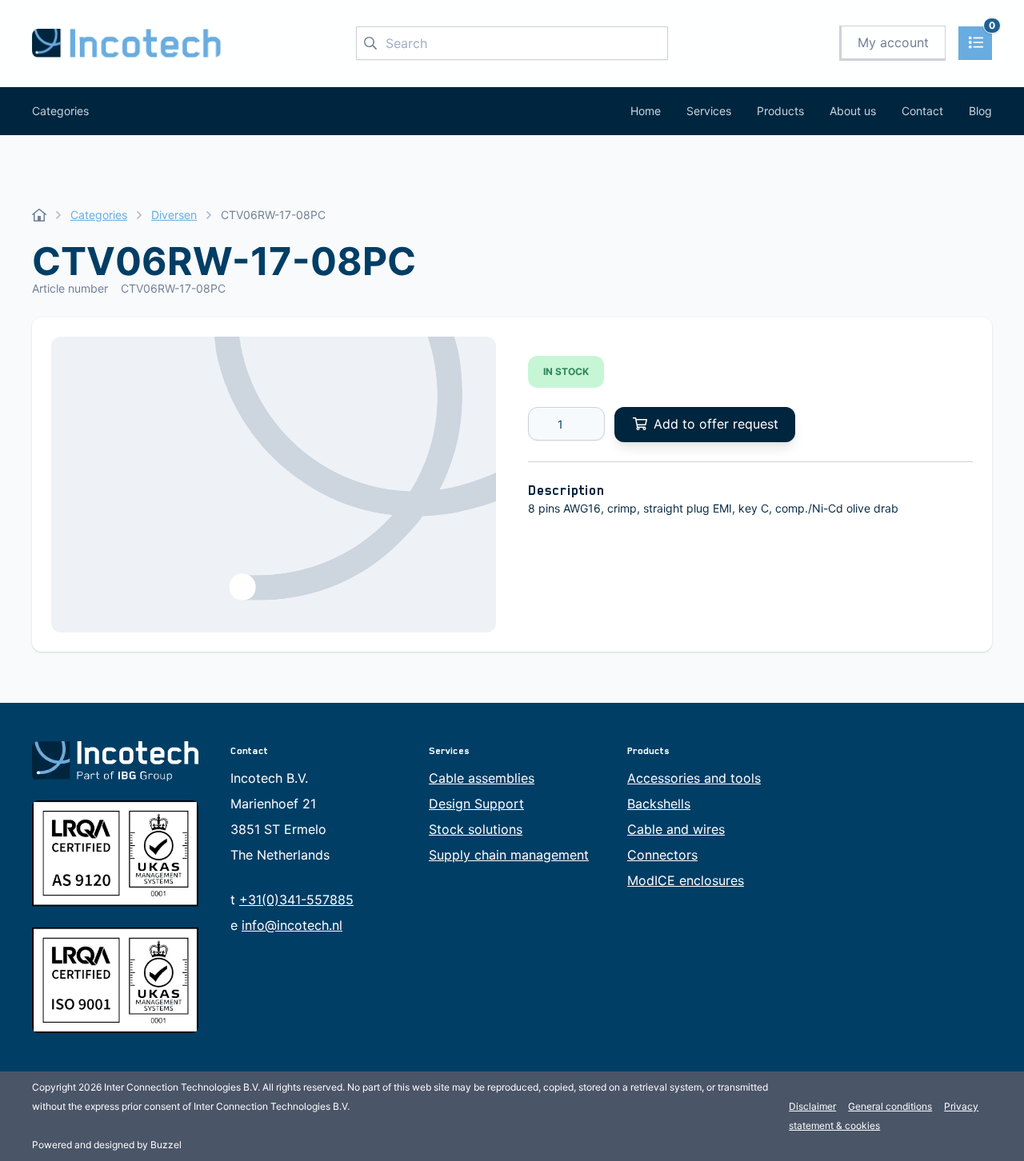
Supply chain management (509, 855)
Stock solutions (475, 829)
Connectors (662, 855)
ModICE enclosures (685, 880)
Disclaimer (812, 1106)
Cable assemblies (481, 778)
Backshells (658, 804)
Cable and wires (676, 829)
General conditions (890, 1106)
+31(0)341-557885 (296, 900)
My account (893, 42)
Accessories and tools (694, 778)
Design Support (476, 804)
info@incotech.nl (292, 925)
